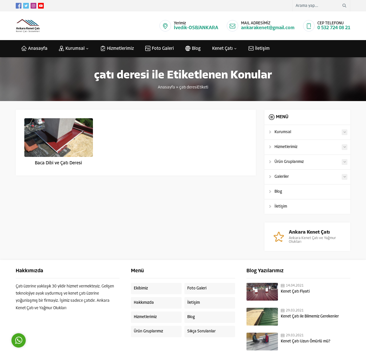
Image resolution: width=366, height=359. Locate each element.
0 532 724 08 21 (333, 27)
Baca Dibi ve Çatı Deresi (58, 163)
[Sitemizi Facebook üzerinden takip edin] (18, 6)
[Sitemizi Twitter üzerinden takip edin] (26, 6)
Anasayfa (166, 87)
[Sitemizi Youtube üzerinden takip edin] (41, 6)
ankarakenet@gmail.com (268, 27)
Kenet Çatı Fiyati (295, 291)
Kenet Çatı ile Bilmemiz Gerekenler (310, 316)
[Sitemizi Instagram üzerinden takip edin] (33, 6)
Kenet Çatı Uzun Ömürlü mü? (305, 341)
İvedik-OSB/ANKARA (196, 27)
